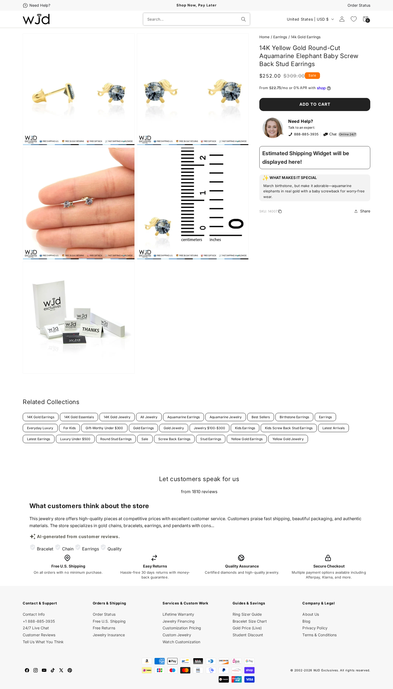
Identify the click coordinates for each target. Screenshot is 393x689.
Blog (306, 621)
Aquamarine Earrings (183, 417)
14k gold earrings (306, 37)
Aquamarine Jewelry (226, 417)
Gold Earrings (143, 428)
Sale (144, 439)
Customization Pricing (182, 628)
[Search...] (243, 19)
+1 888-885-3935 (39, 621)
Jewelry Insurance (109, 635)
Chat (333, 134)
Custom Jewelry (177, 635)
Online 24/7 (347, 134)
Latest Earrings (38, 439)
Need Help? (39, 5)
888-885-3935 (306, 134)
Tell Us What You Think (43, 641)
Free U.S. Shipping (109, 621)
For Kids (69, 428)
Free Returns (104, 628)
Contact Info (34, 614)
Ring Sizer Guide (247, 614)
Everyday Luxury (40, 428)
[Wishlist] (354, 19)
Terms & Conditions (319, 635)
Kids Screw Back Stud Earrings (289, 428)
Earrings (280, 37)
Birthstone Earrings (294, 417)
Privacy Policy (314, 628)
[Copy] (280, 212)
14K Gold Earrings (40, 417)
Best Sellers (261, 417)
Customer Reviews (39, 635)
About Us (310, 614)
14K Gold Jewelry (117, 417)
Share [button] (365, 211)
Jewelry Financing (179, 621)
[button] (314, 187)
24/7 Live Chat (36, 628)
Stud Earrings (210, 439)
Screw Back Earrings (174, 439)
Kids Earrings (245, 428)
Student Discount (248, 635)
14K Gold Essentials (79, 417)
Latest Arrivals (333, 428)
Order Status (359, 5)
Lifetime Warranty (178, 614)
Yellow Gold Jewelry (288, 439)
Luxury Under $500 (75, 439)
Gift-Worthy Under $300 (104, 428)
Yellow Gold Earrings (247, 439)
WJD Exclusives (325, 670)
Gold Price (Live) (247, 628)
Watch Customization (181, 641)
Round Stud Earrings (116, 439)
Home (264, 37)
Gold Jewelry (174, 428)
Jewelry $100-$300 (209, 428)
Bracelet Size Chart (250, 621)
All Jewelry (148, 417)
